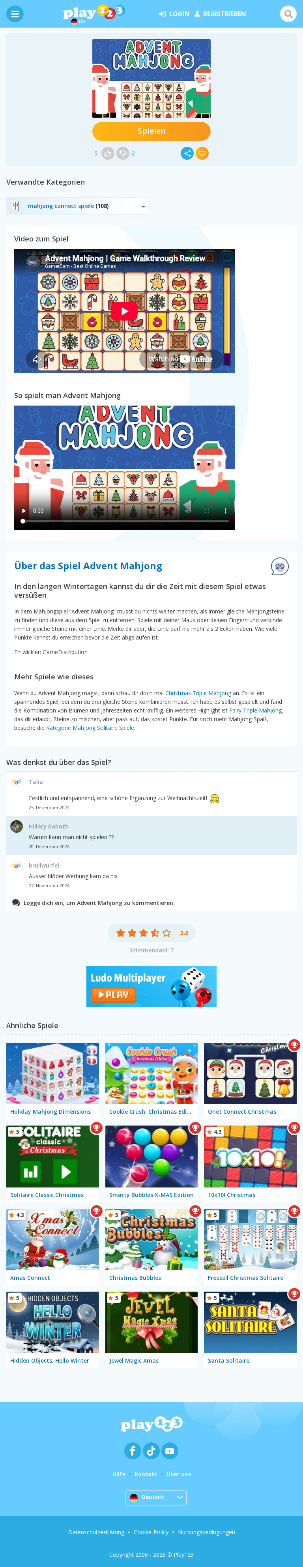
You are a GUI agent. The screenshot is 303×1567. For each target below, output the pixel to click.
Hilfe (118, 1474)
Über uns (178, 1474)
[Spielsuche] (288, 14)
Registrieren (224, 13)
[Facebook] (132, 1450)
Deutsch (153, 1497)
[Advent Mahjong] (151, 78)
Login (179, 13)
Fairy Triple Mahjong (255, 710)
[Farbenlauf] (151, 1004)
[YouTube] (169, 1450)
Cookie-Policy (151, 1532)
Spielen (152, 130)
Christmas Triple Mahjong (198, 693)
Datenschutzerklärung (96, 1532)
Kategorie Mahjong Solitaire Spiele (90, 727)
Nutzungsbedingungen (206, 1532)
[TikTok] (151, 1450)
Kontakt (146, 1474)
